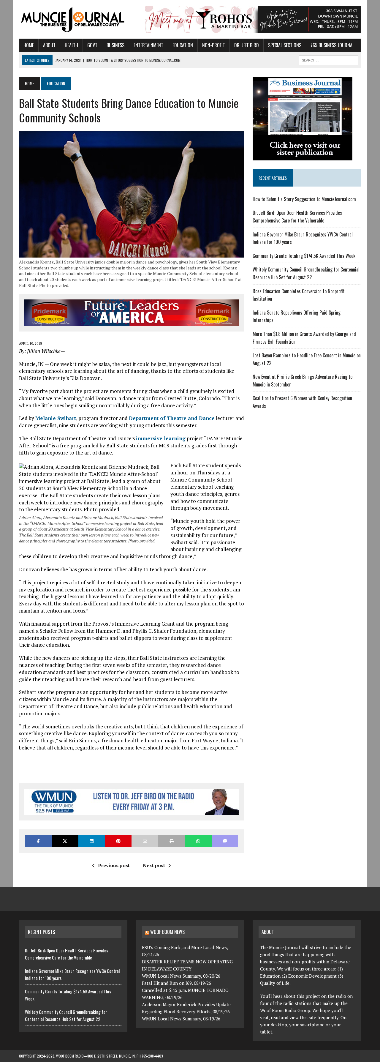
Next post (154, 865)
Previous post (114, 865)
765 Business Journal (332, 45)
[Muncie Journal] (73, 19)
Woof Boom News (167, 931)
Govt (92, 45)
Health (71, 45)
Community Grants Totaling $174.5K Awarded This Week (304, 255)
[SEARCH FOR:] (328, 59)
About (49, 45)
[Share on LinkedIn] (91, 841)
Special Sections (284, 45)
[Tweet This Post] (65, 841)
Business (115, 45)
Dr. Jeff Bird (246, 45)
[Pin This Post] (118, 841)
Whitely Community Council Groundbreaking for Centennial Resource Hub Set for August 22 (306, 273)
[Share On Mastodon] (225, 841)
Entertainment (148, 45)
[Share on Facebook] (38, 841)
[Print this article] (171, 841)
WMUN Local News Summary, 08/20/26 (181, 976)
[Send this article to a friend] (145, 841)
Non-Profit (213, 45)
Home (28, 45)
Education (182, 45)
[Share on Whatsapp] (198, 841)
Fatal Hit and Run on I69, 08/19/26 (176, 983)
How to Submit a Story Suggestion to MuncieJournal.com (304, 199)
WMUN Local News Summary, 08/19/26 (181, 1019)
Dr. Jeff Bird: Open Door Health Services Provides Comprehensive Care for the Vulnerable (297, 216)
